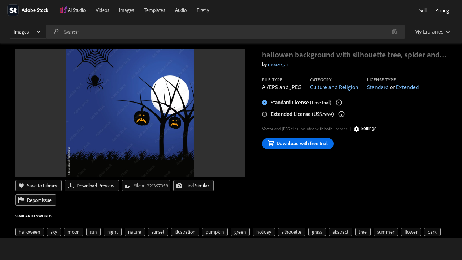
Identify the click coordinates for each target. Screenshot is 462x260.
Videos (102, 10)
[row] (29, 232)
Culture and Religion (334, 87)
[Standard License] (339, 102)
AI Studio (77, 10)
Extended (407, 87)
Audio (181, 10)
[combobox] (225, 31)
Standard (377, 87)
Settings (368, 128)
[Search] (56, 32)
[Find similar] (394, 31)
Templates (154, 10)
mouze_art (279, 64)
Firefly (203, 10)
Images (126, 10)
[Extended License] (341, 114)
